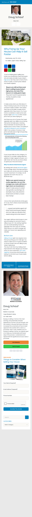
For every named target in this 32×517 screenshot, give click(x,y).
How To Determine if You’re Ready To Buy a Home (9, 265)
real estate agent (22, 167)
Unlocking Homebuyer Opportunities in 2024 (23, 266)
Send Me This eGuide (16, 409)
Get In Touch (16, 346)
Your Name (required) (9, 383)
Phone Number (7, 395)
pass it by (14, 115)
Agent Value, (15, 60)
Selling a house (8, 238)
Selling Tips (22, 60)
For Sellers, (8, 60)
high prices (7, 80)
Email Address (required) (10, 389)
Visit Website (16, 342)
